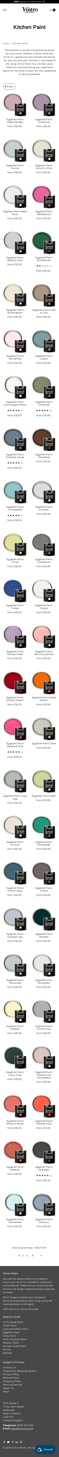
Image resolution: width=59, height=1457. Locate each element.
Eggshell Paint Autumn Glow (43, 166)
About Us (8, 1388)
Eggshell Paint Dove (44, 743)
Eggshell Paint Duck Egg (15, 797)
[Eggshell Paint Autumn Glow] (44, 151)
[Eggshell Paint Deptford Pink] (15, 729)
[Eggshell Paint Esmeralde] (44, 827)
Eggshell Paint (11, 1332)
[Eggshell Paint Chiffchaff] (44, 387)
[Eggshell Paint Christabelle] (15, 492)
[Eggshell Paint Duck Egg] (15, 781)
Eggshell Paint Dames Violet (15, 653)
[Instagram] (21, 1442)
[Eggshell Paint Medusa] (15, 1152)
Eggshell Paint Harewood (15, 981)
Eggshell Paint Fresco (43, 889)
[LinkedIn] (17, 1442)
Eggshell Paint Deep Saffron (44, 699)
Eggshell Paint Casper (43, 357)
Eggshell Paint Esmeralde (43, 843)
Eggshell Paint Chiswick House (15, 456)
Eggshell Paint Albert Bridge (15, 120)
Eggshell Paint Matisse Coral (43, 1122)
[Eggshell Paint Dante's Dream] (15, 683)
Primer (7, 1349)
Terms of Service (12, 1384)
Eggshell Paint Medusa (15, 1168)
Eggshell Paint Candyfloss (15, 357)
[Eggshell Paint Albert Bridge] (15, 105)
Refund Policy (11, 1377)
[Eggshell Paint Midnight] (44, 1152)
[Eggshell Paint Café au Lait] (44, 295)
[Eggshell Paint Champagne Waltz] (15, 387)
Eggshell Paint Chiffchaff (43, 403)
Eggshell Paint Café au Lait (44, 311)
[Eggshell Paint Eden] (44, 781)
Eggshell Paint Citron (15, 560)
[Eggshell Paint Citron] (15, 545)
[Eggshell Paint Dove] (44, 729)
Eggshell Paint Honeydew (43, 981)
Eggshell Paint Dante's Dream (15, 699)
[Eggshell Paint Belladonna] (44, 197)
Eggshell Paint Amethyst (43, 120)
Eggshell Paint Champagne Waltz (15, 403)
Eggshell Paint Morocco (43, 1220)
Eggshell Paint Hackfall (43, 935)
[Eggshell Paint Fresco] (44, 873)
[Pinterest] (12, 1442)
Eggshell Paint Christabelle (15, 508)
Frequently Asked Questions (19, 1370)
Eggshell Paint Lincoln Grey (43, 1027)
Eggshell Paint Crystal (43, 606)
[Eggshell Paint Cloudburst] (44, 545)
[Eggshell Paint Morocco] (44, 1205)
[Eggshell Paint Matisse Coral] (44, 1106)
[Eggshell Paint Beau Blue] (15, 197)
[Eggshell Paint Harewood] (15, 965)
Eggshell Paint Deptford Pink (15, 745)
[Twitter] (8, 1442)
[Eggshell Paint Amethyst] (44, 105)
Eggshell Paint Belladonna (43, 212)
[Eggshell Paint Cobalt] (15, 591)
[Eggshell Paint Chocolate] (44, 440)
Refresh (7, 1353)
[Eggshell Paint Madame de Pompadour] (44, 1057)
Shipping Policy (12, 1381)
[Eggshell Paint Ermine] (15, 827)
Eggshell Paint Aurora (15, 166)
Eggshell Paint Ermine (15, 843)
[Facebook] (4, 1442)
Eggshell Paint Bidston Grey (15, 259)
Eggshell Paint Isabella (15, 1027)
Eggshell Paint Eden (44, 795)
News (6, 1391)
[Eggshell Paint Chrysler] (44, 492)
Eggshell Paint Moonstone (15, 1220)
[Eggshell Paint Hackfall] (44, 919)
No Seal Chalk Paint (14, 1346)
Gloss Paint (9, 1335)
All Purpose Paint (13, 1322)
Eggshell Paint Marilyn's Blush (15, 1122)
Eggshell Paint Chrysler (43, 508)
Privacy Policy (11, 1374)
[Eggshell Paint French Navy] (15, 873)
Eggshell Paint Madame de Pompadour (43, 1075)
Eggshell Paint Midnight (43, 1168)
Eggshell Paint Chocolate (43, 456)
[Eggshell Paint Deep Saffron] (44, 683)
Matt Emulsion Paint (15, 1339)
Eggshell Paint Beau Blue (15, 212)
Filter (10, 86)
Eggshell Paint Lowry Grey (15, 1073)
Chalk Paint (10, 1325)
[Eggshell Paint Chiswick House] (15, 440)
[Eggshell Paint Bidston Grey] (15, 243)
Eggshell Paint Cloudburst (43, 560)
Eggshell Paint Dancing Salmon (44, 653)
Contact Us (9, 1367)
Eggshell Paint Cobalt (15, 606)
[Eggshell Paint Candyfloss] (15, 341)
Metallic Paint (11, 1342)
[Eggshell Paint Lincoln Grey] (44, 1011)
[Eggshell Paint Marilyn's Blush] (15, 1106)
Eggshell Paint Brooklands (43, 259)
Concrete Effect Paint (15, 1329)
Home (6, 43)
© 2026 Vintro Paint (14, 1447)
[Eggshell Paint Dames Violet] (15, 637)
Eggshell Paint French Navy (15, 889)
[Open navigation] (4, 10)
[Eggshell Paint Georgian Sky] (15, 919)
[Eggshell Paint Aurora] (15, 151)
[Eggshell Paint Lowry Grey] (15, 1057)
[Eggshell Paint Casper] (44, 341)
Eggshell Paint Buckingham (15, 311)
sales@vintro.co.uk (22, 1428)
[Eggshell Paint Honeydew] (44, 965)
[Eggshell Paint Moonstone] (15, 1205)
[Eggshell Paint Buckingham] (15, 295)
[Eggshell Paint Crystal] (44, 591)
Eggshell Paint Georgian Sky (15, 935)
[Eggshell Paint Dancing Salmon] (44, 637)
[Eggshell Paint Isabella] (15, 1011)
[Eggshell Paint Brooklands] (44, 243)
